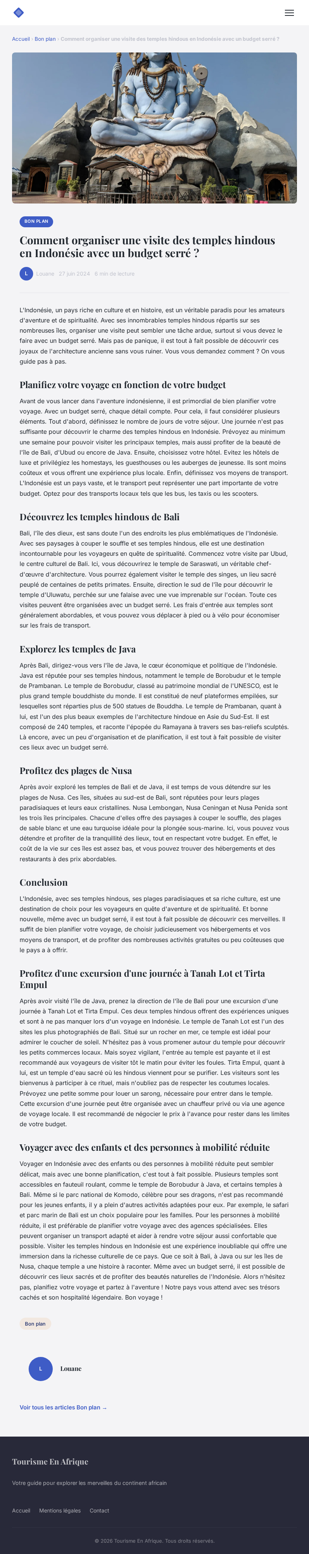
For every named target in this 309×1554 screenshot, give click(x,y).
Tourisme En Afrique (50, 1461)
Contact (99, 1510)
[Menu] (289, 13)
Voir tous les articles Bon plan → (63, 1407)
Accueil (21, 39)
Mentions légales (60, 1510)
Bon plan (45, 39)
